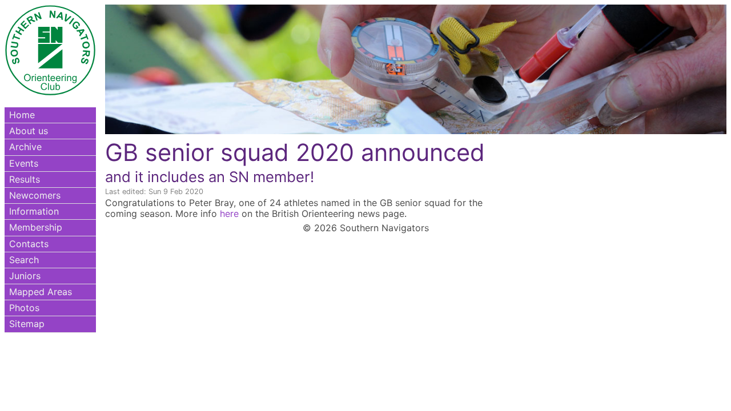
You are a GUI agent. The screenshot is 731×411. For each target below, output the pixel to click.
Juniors (25, 275)
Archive (25, 146)
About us (28, 130)
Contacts (29, 243)
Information (34, 211)
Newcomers (35, 195)
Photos (24, 307)
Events (23, 163)
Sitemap (27, 323)
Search (24, 259)
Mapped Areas (40, 291)
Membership (35, 227)
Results (24, 179)
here (229, 213)
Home (22, 114)
